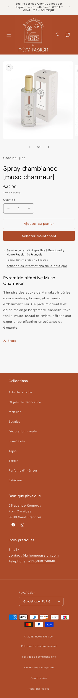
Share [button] (12, 341)
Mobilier (15, 412)
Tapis (13, 451)
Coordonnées (39, 678)
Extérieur (15, 480)
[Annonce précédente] (8, 7)
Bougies (14, 422)
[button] (8, 34)
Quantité (9, 200)
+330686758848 (41, 561)
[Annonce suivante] (70, 7)
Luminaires (17, 441)
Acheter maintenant (39, 236)
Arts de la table (20, 392)
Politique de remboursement (39, 646)
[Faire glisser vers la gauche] (29, 147)
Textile (13, 461)
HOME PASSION (44, 636)
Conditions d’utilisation (39, 667)
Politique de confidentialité (39, 656)
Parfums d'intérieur (23, 470)
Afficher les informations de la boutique (37, 266)
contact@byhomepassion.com (34, 555)
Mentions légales (39, 688)
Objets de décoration (25, 402)
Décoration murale (23, 431)
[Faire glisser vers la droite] (48, 147)
